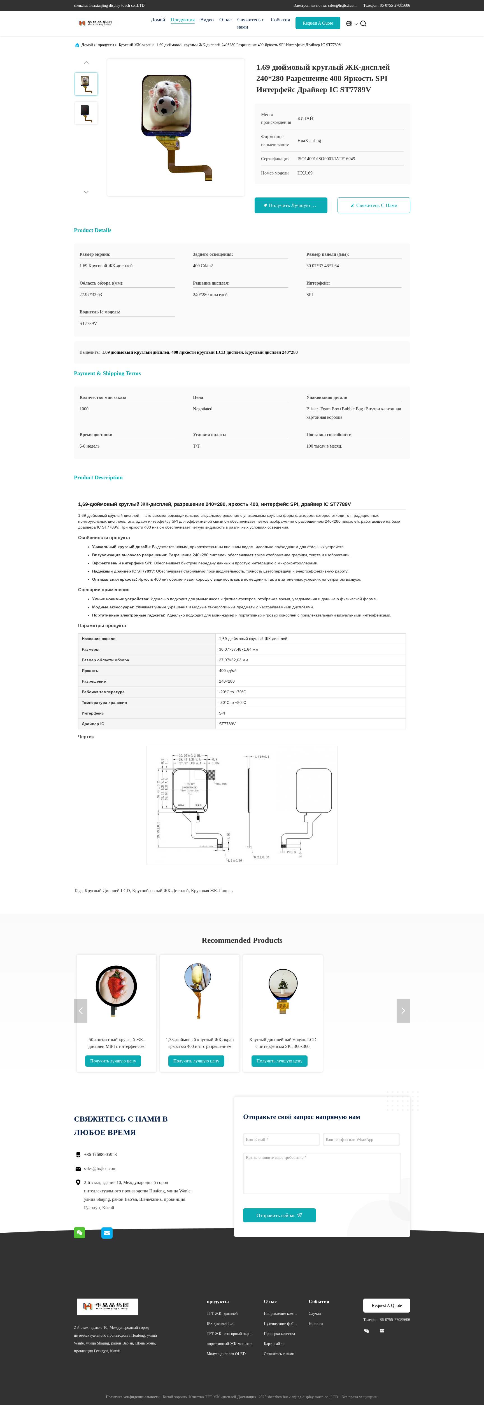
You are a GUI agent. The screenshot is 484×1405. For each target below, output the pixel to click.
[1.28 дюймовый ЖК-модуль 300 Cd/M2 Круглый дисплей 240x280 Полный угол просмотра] (116, 991)
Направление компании (280, 1314)
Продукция (183, 19)
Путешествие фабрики (280, 1324)
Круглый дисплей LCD (107, 890)
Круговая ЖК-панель (211, 890)
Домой (158, 19)
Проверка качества (279, 1334)
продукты (106, 45)
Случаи (315, 1313)
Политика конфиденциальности (133, 1397)
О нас (225, 19)
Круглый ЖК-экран (135, 45)
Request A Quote (318, 23)
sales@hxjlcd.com (100, 1168)
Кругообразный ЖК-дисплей (160, 890)
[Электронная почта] (114, 1237)
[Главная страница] (96, 23)
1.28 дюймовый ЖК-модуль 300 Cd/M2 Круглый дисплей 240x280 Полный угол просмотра (116, 1046)
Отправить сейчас (277, 1215)
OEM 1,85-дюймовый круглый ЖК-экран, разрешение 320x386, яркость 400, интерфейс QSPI (366, 1046)
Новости (316, 1324)
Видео (207, 19)
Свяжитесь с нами (250, 23)
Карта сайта (273, 1344)
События (280, 19)
